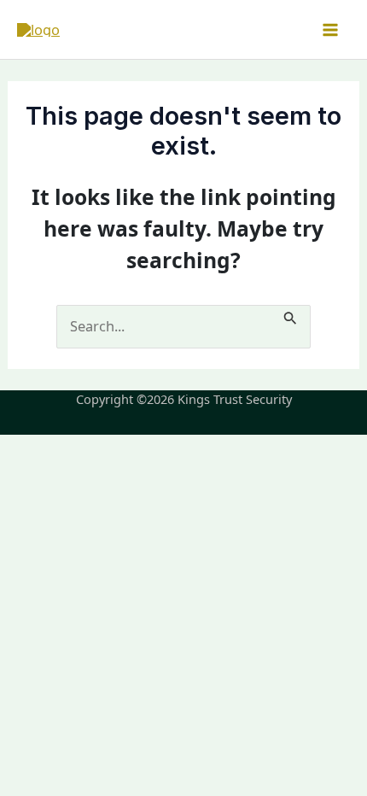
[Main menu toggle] (330, 29)
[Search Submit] (290, 315)
